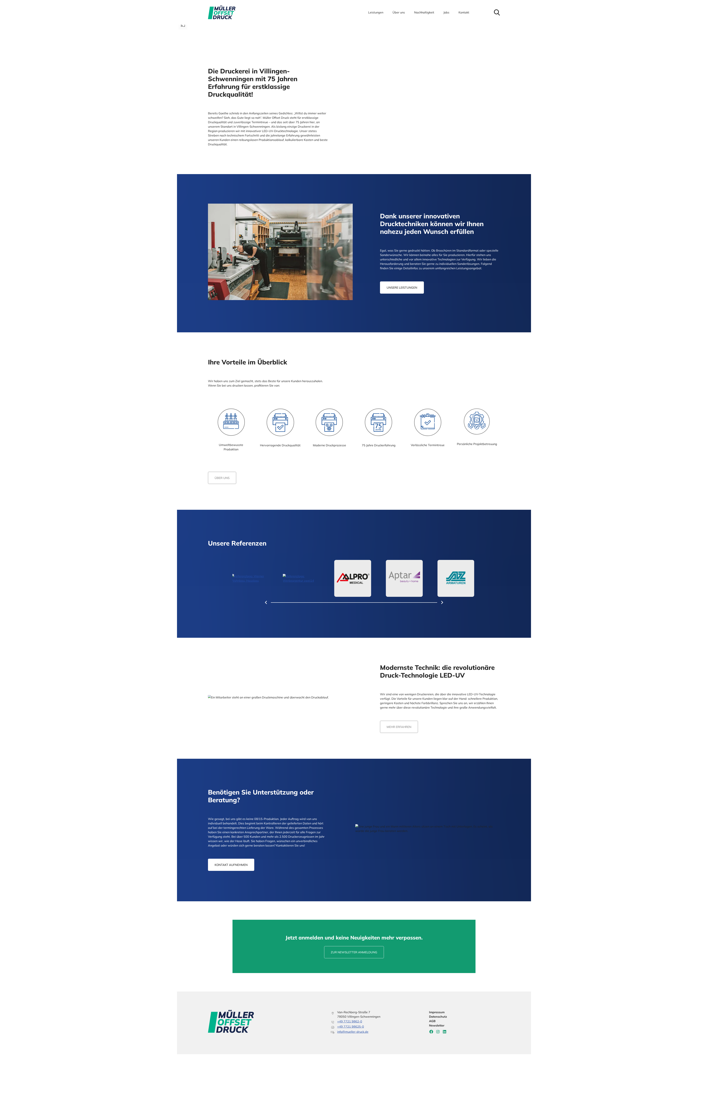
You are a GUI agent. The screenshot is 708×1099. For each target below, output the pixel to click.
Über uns (399, 12)
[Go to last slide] (266, 602)
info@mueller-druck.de (352, 1032)
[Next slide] (442, 602)
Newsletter (436, 1025)
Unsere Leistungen (402, 287)
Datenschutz (438, 1016)
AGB (432, 1021)
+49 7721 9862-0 (349, 1021)
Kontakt (464, 12)
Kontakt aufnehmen (231, 865)
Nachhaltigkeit (424, 12)
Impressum (437, 1012)
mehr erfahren (399, 727)
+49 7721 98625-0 (350, 1026)
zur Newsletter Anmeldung (354, 952)
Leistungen (375, 12)
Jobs (446, 12)
